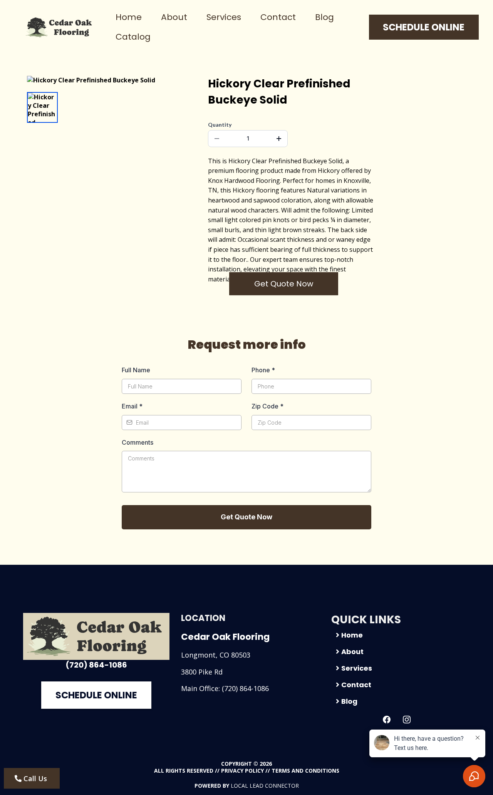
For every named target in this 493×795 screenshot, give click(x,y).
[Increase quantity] (279, 139)
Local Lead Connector (265, 785)
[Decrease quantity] (217, 139)
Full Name (136, 370)
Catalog (133, 37)
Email (132, 406)
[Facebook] (387, 720)
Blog (324, 17)
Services (223, 17)
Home (129, 17)
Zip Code (267, 406)
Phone (263, 370)
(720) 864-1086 (245, 688)
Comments (137, 442)
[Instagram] (407, 720)
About (174, 17)
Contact (278, 17)
